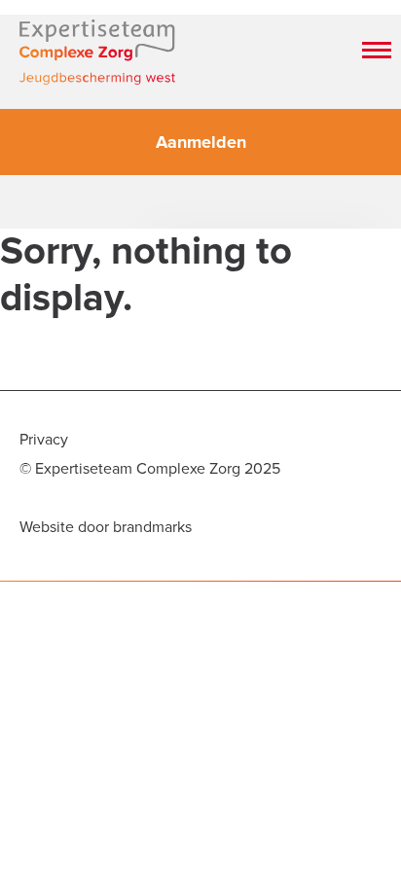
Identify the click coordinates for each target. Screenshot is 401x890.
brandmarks (152, 527)
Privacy (43, 439)
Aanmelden (201, 142)
